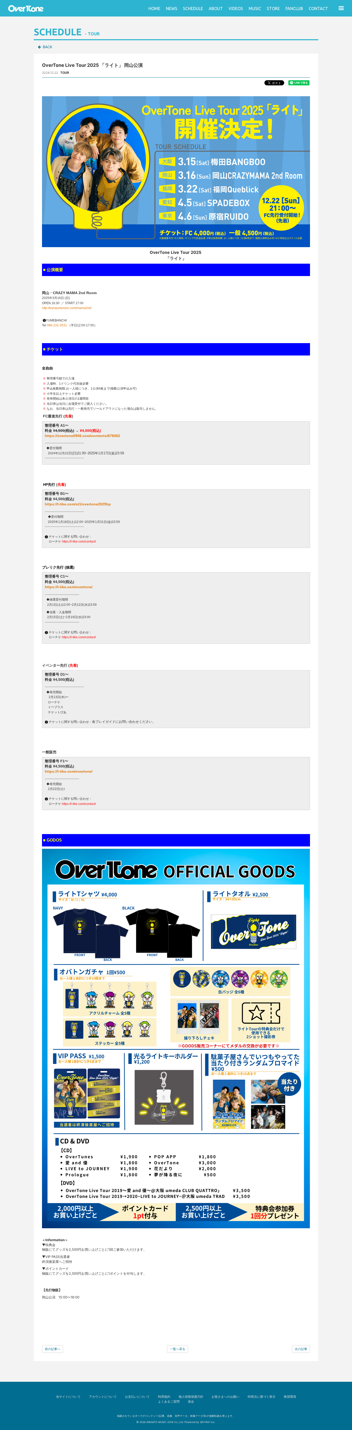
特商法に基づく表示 (261, 1397)
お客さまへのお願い (225, 1397)
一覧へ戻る (177, 1349)
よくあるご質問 (169, 1401)
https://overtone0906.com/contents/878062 (82, 436)
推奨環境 (290, 1397)
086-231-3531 (57, 325)
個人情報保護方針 (191, 1397)
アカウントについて (103, 1397)
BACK (47, 47)
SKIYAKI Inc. (207, 1422)
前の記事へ (52, 1349)
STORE (273, 8)
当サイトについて (68, 1397)
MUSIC (255, 8)
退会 (191, 1401)
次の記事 (301, 1349)
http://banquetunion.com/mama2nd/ (66, 308)
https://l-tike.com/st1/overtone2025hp (78, 504)
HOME (154, 8)
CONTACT (318, 8)
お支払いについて (137, 1397)
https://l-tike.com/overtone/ (69, 587)
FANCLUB (294, 8)
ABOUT (216, 8)
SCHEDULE (193, 8)
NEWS (171, 8)
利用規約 (164, 1397)
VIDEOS (236, 8)
